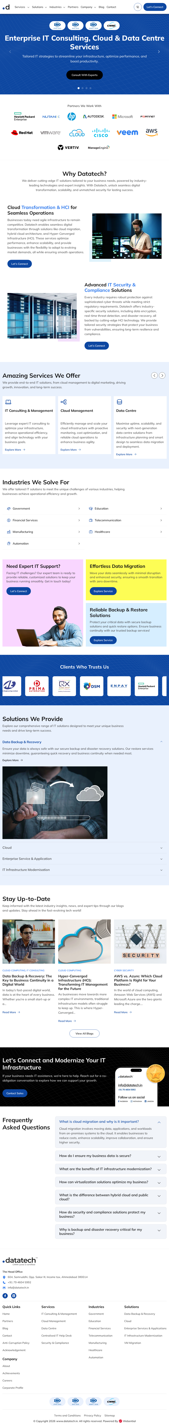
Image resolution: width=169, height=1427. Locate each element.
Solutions (37, 7)
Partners (73, 7)
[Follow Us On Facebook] (5, 1295)
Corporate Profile (12, 1387)
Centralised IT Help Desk (56, 1335)
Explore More (10, 760)
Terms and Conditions (67, 1415)
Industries (56, 7)
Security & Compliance (55, 1342)
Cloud (127, 1321)
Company (86, 7)
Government (96, 1313)
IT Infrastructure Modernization (143, 1335)
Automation (96, 1357)
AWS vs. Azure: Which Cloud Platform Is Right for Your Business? (138, 980)
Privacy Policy (92, 1415)
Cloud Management (53, 1321)
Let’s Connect (19, 263)
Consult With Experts (85, 75)
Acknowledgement (14, 1350)
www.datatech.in (67, 1421)
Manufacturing (98, 1342)
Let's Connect (155, 7)
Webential (129, 1421)
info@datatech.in (18, 1287)
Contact (111, 7)
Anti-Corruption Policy (16, 1342)
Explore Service (103, 591)
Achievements (11, 1373)
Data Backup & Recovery (139, 1313)
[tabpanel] (84, 53)
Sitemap (109, 1415)
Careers (7, 1380)
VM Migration (132, 1342)
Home (6, 1313)
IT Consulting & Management (59, 1313)
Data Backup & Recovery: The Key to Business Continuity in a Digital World (27, 980)
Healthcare (95, 1350)
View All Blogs (84, 1033)
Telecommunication (100, 1335)
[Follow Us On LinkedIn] (13, 1295)
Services (20, 7)
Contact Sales (14, 1093)
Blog (101, 7)
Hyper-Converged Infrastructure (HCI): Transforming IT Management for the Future (83, 982)
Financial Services (100, 1328)
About (6, 1366)
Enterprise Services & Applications (145, 1328)
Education (95, 1321)
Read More (9, 1012)
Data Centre (48, 1328)
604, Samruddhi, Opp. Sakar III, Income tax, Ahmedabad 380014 (48, 1277)
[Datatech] (6, 7)
